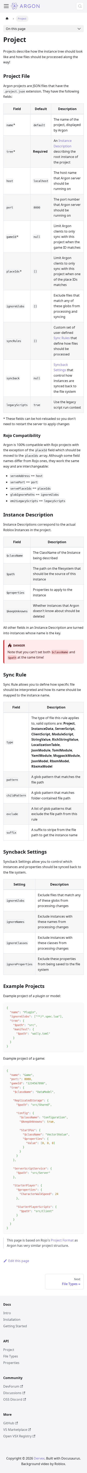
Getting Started (15, 1326)
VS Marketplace (15, 1429)
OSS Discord (12, 1399)
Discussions (12, 1393)
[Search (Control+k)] (80, 6)
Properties (11, 1362)
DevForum (11, 1386)
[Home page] (7, 18)
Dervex (39, 1458)
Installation (11, 1319)
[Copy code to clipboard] (78, 1007)
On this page (15, 28)
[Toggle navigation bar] (6, 6)
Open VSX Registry (17, 1436)
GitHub (8, 1423)
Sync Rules (62, 338)
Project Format (62, 1240)
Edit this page (18, 1261)
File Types (10, 1356)
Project (8, 1349)
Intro (7, 1313)
